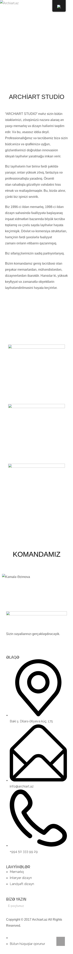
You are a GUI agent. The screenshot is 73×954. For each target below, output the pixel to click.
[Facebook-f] (11, 642)
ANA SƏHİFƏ (25, 53)
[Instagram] (22, 642)
